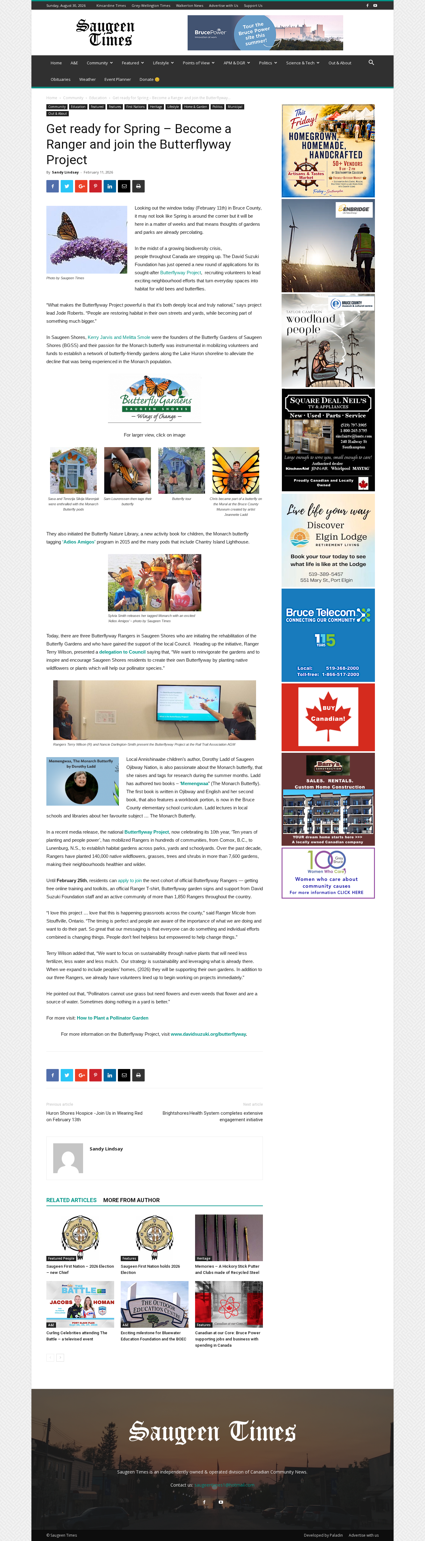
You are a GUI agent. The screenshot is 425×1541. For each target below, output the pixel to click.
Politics (265, 63)
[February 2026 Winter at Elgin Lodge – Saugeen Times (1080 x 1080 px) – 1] (328, 585)
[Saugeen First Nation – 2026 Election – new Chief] (80, 1238)
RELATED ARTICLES (71, 1200)
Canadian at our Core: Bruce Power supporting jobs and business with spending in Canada (227, 1339)
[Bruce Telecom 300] (328, 680)
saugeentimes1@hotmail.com (224, 1485)
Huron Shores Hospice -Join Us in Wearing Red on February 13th (94, 1116)
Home (56, 63)
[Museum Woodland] (328, 385)
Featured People (61, 1258)
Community (97, 63)
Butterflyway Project (146, 832)
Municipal (235, 106)
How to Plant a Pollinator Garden (112, 1017)
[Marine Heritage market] (328, 196)
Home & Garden (195, 106)
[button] (371, 63)
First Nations (135, 106)
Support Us (253, 5)
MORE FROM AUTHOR (131, 1200)
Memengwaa (194, 783)
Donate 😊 (150, 79)
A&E (74, 63)
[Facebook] (367, 5)
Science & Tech (300, 63)
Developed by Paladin (323, 1535)
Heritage (156, 106)
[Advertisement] (328, 940)
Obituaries (61, 79)
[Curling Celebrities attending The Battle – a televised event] (80, 1304)
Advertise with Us (223, 5)
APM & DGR (234, 63)
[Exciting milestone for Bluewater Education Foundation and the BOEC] (155, 1304)
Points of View (196, 63)
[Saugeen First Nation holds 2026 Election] (155, 1238)
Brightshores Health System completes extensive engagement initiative (213, 1116)
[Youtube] (375, 5)
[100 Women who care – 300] (328, 897)
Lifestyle (161, 63)
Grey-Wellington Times (151, 5)
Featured (130, 63)
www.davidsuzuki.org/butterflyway (208, 1034)
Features (115, 106)
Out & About (340, 63)
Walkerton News (189, 5)
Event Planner (118, 79)
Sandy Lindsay (65, 172)
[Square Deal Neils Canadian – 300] (328, 490)
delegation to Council (122, 652)
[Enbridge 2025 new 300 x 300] (328, 291)
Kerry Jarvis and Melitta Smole (119, 337)
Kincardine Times (111, 5)
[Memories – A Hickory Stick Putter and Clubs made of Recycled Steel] (229, 1238)
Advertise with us (364, 1535)
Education (98, 97)
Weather (87, 79)
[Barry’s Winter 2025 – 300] (328, 844)
